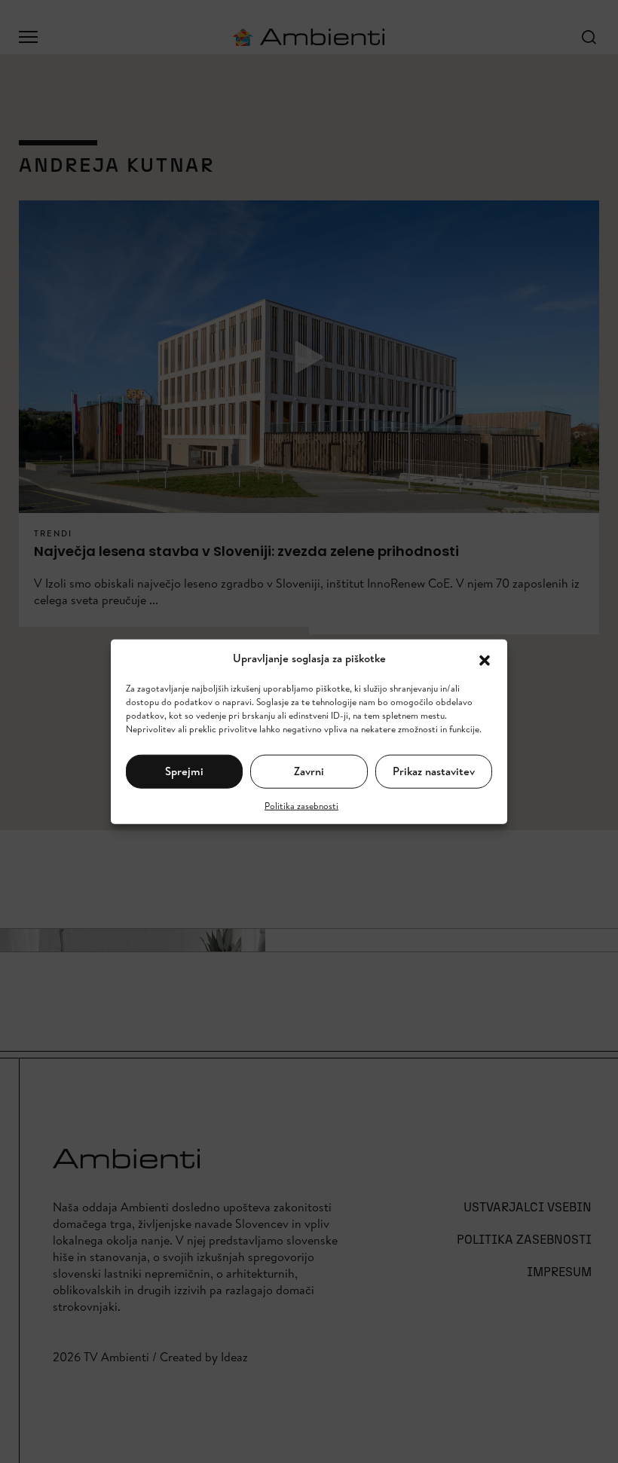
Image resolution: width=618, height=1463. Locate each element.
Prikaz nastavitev (434, 771)
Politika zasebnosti (301, 805)
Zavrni (309, 771)
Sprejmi (184, 771)
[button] (484, 658)
